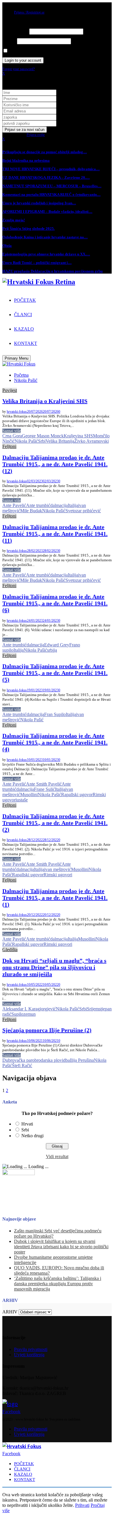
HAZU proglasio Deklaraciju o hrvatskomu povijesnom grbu (52, 271)
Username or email (15, 32)
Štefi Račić (22, 1065)
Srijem (93, 1008)
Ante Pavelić (14, 505)
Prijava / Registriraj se (29, 12)
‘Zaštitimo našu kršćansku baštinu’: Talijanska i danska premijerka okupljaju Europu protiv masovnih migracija (57, 1283)
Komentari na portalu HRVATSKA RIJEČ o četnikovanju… (51, 194)
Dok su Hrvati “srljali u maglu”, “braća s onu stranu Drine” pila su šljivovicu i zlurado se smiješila (54, 967)
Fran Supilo (55, 714)
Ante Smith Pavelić (44, 783)
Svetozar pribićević (83, 510)
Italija (73, 505)
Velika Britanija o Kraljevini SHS (44, 401)
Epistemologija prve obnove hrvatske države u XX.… (46, 254)
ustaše (22, 799)
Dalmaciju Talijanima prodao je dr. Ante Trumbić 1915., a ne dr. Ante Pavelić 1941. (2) (55, 823)
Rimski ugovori (58, 874)
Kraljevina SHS (78, 435)
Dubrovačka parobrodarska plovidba (36, 1060)
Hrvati (27, 1123)
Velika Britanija (60, 441)
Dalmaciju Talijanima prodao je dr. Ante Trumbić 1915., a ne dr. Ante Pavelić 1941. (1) (55, 898)
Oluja (7, 245)
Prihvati (82, 1505)
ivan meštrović (57, 869)
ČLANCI (23, 314)
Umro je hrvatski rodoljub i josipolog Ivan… (39, 203)
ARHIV (10, 1311)
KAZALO (24, 328)
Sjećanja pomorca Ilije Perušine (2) (46, 1030)
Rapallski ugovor (77, 794)
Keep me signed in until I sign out (32, 51)
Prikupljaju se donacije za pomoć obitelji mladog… (44, 152)
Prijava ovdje (36, 135)
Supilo (17, 1014)
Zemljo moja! (13, 220)
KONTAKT (25, 343)
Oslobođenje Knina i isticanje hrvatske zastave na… (45, 237)
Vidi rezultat (57, 1156)
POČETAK (25, 300)
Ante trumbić (38, 505)
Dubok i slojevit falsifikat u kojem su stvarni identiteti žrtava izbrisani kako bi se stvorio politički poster (61, 1246)
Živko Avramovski (91, 441)
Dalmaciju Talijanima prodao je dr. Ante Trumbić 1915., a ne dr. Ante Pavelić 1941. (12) (55, 464)
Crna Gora (12, 435)
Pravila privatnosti (30, 1349)
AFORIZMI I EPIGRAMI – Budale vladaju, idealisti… (47, 211)
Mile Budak (31, 510)
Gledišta (10, 949)
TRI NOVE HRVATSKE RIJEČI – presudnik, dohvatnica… (51, 169)
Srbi (42, 441)
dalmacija (59, 505)
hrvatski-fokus (17, 412)
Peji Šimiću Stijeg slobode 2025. (28, 228)
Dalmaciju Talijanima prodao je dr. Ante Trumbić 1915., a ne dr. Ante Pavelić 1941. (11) (55, 534)
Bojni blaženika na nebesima (26, 160)
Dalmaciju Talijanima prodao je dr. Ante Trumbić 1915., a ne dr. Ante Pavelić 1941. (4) (55, 742)
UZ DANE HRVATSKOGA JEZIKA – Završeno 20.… (46, 177)
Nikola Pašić (26, 441)
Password (9, 41)
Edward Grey (56, 644)
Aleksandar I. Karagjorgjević (29, 1008)
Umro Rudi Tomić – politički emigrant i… (37, 262)
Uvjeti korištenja (29, 1354)
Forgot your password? (18, 69)
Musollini (29, 794)
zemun (29, 1014)
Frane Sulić (44, 789)
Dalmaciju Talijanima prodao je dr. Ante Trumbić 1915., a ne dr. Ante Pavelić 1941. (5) (55, 673)
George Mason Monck (43, 435)
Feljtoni (9, 446)
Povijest (9, 390)
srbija (52, 650)
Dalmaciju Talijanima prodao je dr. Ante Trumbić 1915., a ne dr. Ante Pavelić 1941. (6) (55, 603)
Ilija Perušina (82, 1060)
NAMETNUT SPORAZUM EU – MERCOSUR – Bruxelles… (51, 186)
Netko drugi (32, 1135)
